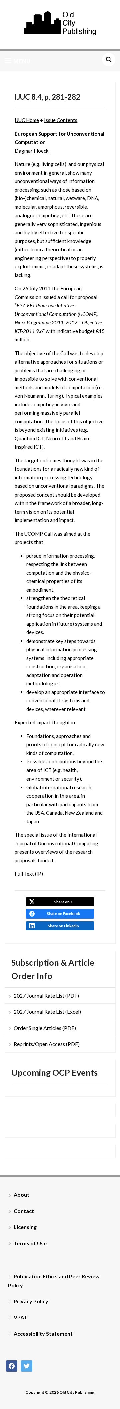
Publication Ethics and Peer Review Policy (54, 1280)
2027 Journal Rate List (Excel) (47, 1011)
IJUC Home (27, 120)
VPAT (20, 1317)
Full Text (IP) (29, 874)
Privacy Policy (31, 1301)
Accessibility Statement (43, 1333)
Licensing (25, 1227)
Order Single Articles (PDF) (45, 1028)
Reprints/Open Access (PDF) (47, 1044)
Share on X (63, 902)
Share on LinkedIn (63, 926)
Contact (24, 1211)
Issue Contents (60, 120)
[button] (17, 61)
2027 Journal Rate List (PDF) (46, 995)
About (21, 1194)
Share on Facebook (63, 913)
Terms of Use (30, 1243)
